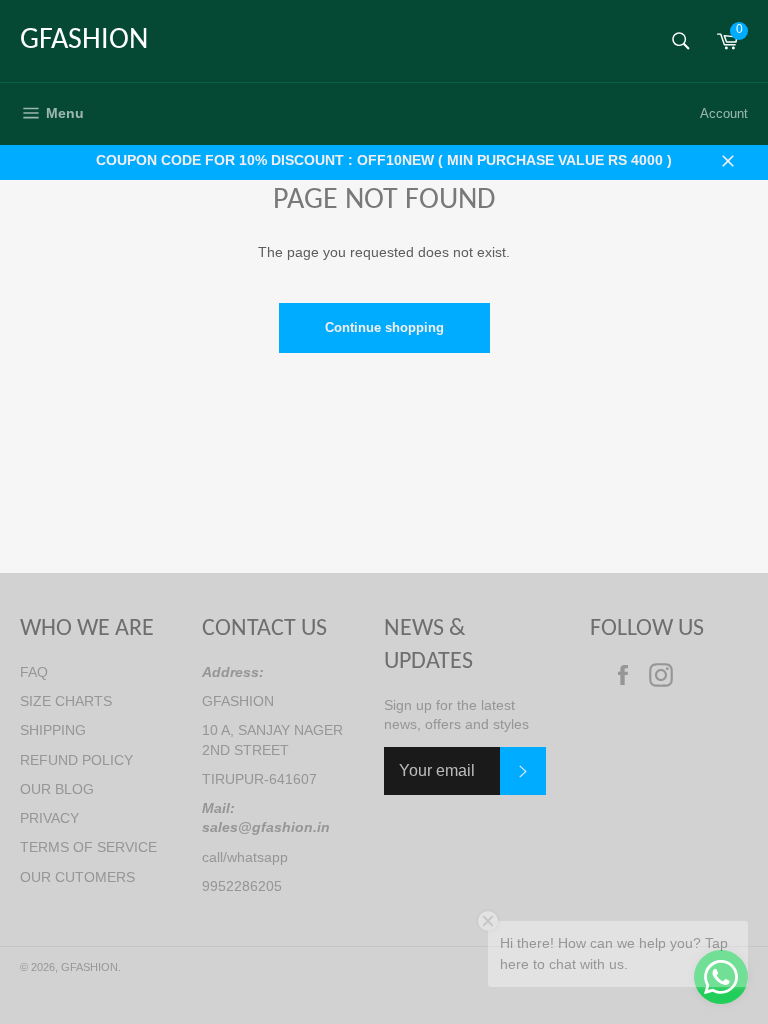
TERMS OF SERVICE (88, 847)
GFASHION (84, 40)
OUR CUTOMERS (77, 877)
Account (724, 113)
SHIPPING (53, 730)
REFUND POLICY (76, 760)
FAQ (34, 672)
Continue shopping (384, 327)
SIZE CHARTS (66, 701)
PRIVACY (49, 818)
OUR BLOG (57, 789)
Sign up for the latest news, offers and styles (456, 714)
